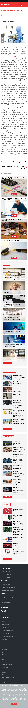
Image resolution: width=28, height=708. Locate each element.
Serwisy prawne (5, 672)
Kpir (2, 652)
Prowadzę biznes (11, 10)
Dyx (2, 646)
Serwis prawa (4, 669)
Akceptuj (14, 703)
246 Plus (3, 682)
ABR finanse (4, 639)
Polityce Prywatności (20, 700)
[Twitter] (2, 38)
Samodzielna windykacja (7, 664)
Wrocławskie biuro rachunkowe (8, 677)
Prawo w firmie (19, 10)
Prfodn (3, 659)
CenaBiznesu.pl (5, 633)
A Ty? (3, 641)
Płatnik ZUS (4, 654)
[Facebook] (2, 35)
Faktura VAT (4, 649)
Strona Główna (4, 10)
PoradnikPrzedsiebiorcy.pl (8, 630)
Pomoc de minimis (6, 657)
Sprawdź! (14, 194)
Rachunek (4, 662)
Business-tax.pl (5, 627)
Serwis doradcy (5, 667)
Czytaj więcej (7, 363)
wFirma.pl (4, 621)
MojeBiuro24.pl (5, 624)
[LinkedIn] (2, 41)
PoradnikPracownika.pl (7, 636)
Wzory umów (4, 679)
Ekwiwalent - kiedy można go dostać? (14, 162)
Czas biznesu (5, 644)
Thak (3, 674)
